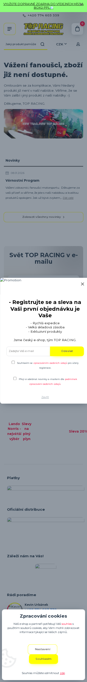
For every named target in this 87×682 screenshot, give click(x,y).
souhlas (67, 624)
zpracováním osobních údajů (50, 363)
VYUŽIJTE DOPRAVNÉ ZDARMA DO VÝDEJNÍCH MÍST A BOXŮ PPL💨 (43, 5)
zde (62, 673)
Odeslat (67, 351)
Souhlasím (44, 659)
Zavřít (45, 397)
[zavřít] (81, 4)
